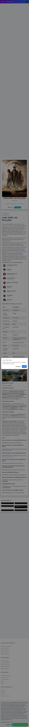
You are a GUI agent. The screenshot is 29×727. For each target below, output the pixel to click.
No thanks (18, 366)
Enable (24, 366)
